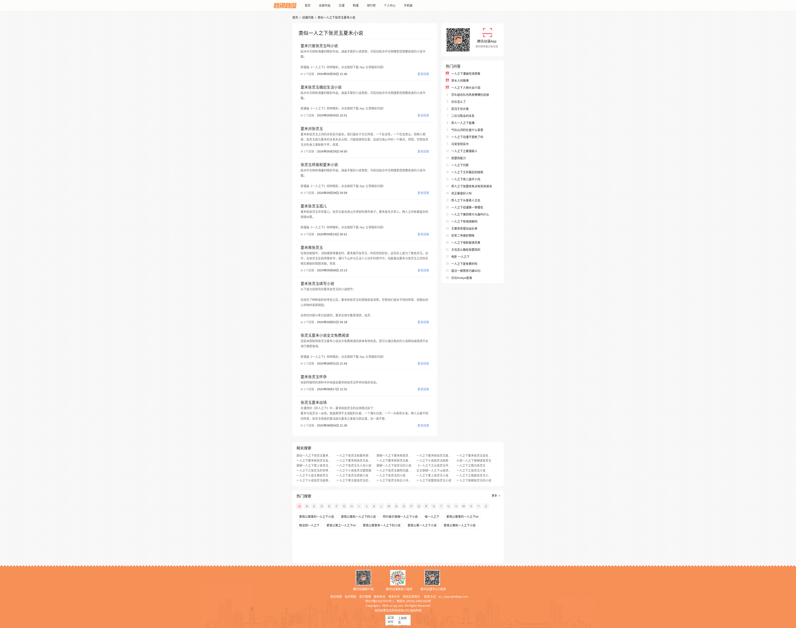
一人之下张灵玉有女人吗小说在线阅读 (393, 480)
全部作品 (324, 5)
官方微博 (365, 596)
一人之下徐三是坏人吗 (465, 179)
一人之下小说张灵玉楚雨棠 (353, 470)
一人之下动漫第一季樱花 (467, 207)
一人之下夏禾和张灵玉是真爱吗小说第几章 (393, 460)
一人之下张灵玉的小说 (390, 475)
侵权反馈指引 (411, 596)
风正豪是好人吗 (461, 193)
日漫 (342, 5)
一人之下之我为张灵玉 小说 (473, 465)
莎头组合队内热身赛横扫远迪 (470, 94)
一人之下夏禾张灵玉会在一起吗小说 (473, 455)
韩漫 (356, 5)
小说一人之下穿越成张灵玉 (473, 460)
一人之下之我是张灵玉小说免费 (473, 475)
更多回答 (423, 74)
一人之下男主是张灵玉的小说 (353, 480)
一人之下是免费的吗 (464, 263)
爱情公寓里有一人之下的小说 (381, 525)
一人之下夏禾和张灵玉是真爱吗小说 (433, 455)
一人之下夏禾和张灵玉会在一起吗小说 (313, 460)
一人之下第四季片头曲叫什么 (470, 214)
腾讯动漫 (285, 5)
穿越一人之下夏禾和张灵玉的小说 (393, 455)
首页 (308, 5)
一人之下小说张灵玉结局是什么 (313, 480)
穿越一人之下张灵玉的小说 (393, 465)
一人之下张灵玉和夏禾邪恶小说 (353, 455)
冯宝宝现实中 (460, 144)
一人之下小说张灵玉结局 (432, 460)
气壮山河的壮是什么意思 (467, 130)
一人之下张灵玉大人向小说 (353, 465)
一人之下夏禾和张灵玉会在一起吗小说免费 (353, 460)
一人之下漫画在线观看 (465, 73)
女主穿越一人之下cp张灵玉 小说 (433, 470)
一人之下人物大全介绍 (465, 87)
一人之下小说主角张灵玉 (312, 475)
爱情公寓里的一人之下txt (462, 516)
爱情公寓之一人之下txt (341, 525)
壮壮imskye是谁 (461, 277)
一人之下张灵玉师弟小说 (352, 475)
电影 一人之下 (460, 256)
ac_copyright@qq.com (453, 596)
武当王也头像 (460, 108)
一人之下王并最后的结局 (467, 172)
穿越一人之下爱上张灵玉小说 (313, 465)
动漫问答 (308, 17)
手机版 (408, 5)
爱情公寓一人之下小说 (422, 525)
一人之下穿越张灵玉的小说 (473, 480)
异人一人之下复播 (462, 122)
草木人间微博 (460, 80)
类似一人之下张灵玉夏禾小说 (313, 455)
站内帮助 (350, 596)
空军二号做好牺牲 (462, 235)
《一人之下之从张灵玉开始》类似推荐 (433, 465)
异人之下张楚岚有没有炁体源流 (471, 186)
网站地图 (336, 596)
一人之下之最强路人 (464, 151)
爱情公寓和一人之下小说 (460, 525)
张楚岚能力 (458, 158)
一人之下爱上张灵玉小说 (432, 475)
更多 (495, 495)
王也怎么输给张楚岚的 (465, 249)
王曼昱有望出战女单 (464, 228)
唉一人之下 (432, 516)
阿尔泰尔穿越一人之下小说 (400, 516)
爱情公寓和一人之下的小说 (358, 516)
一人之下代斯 (460, 165)
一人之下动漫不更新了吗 (467, 137)
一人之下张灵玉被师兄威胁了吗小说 (393, 470)
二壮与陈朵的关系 (462, 115)
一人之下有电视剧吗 (464, 221)
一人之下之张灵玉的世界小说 (313, 470)
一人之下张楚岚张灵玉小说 (433, 480)
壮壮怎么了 (458, 101)
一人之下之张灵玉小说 (470, 470)
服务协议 (379, 596)
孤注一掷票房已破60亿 (466, 270)
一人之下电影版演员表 (465, 242)
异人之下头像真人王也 (465, 200)
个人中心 (390, 5)
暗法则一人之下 (309, 525)
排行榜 (371, 5)
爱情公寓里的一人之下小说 (316, 516)
